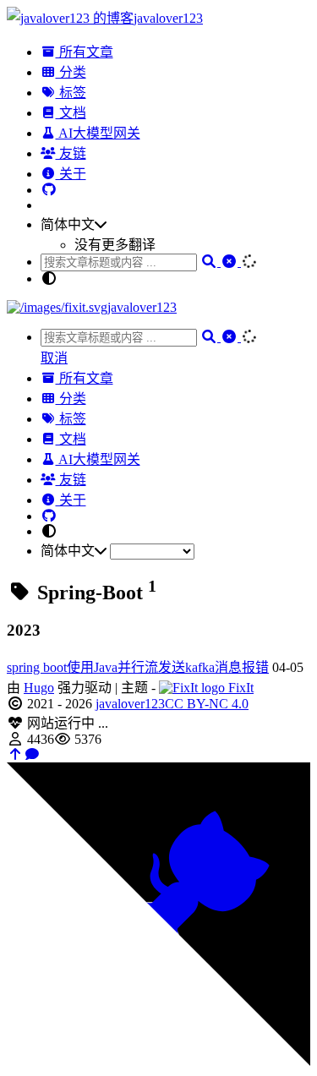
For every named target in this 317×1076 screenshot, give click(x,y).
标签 (71, 92)
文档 (71, 113)
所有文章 (84, 52)
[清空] (231, 261)
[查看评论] (32, 754)
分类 (71, 72)
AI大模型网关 (98, 133)
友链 (71, 153)
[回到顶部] (15, 754)
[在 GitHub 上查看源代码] (158, 1061)
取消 (54, 358)
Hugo (39, 687)
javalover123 (130, 703)
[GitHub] (49, 190)
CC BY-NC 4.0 (207, 703)
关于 (71, 174)
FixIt (239, 687)
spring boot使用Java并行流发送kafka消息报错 (138, 667)
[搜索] (210, 261)
